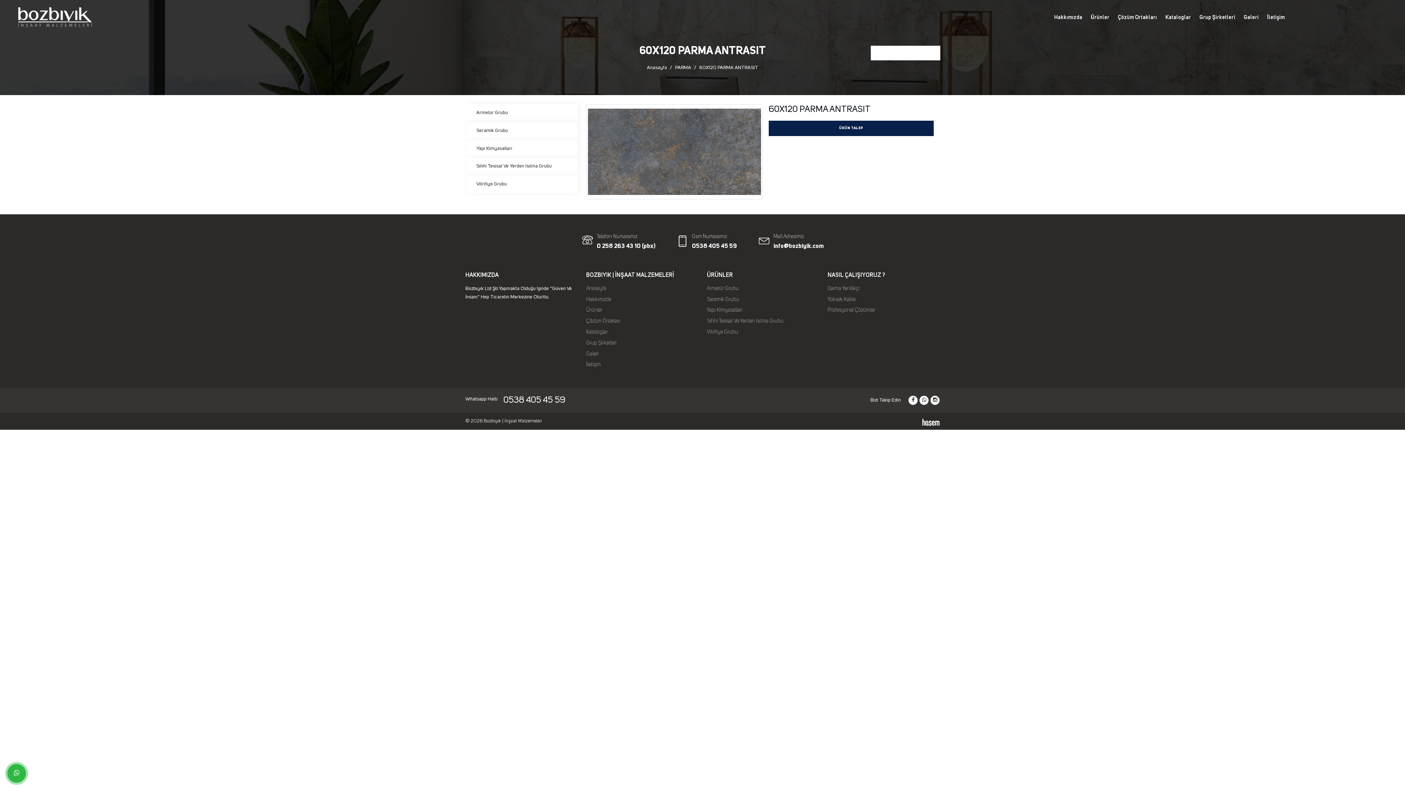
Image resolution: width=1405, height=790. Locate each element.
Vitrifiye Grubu (491, 184)
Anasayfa (657, 67)
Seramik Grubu (492, 130)
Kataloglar (1178, 17)
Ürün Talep (851, 128)
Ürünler (1100, 17)
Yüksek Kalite (841, 299)
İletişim (1276, 17)
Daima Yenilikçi (843, 288)
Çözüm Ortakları (1137, 17)
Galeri (1251, 17)
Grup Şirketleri (1217, 17)
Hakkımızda (1068, 17)
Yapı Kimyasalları (494, 148)
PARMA (683, 67)
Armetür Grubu (492, 112)
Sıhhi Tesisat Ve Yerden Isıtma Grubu (514, 166)
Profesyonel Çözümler (851, 310)
